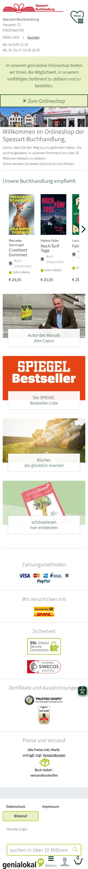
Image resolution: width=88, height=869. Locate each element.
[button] (51, 863)
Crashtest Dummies (18, 252)
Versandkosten (54, 755)
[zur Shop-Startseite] (33, 8)
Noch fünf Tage (50, 248)
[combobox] (38, 849)
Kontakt (33, 37)
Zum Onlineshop (46, 100)
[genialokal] (23, 863)
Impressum (50, 806)
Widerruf (20, 816)
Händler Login (17, 829)
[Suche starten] (75, 849)
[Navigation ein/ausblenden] (64, 862)
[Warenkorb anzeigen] (78, 863)
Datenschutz (15, 806)
